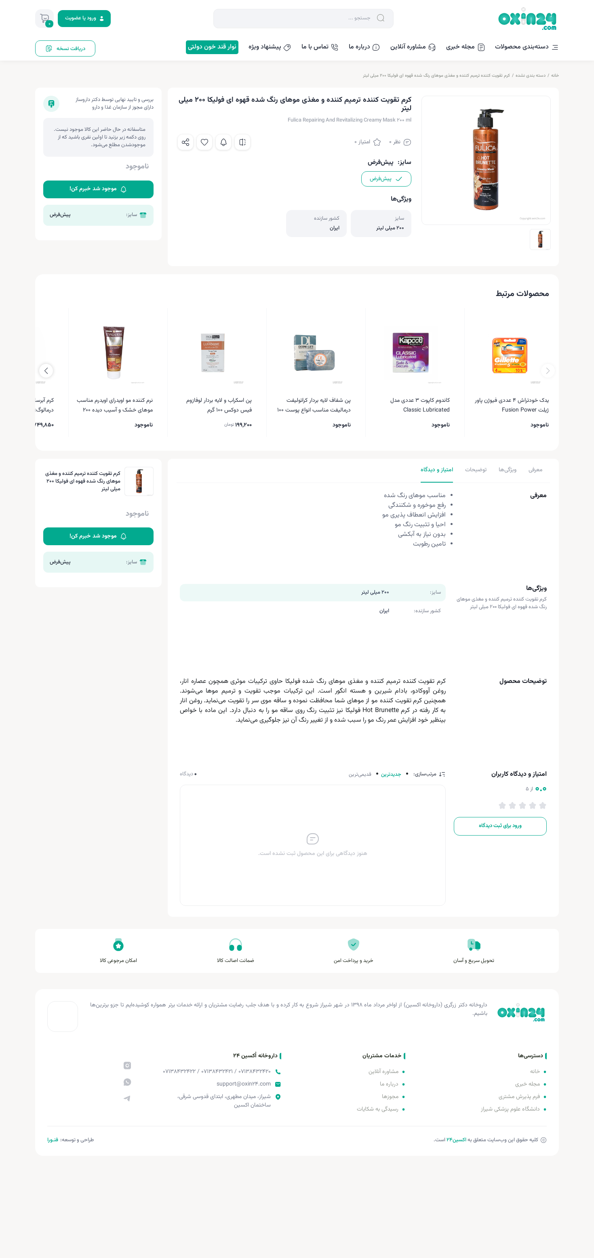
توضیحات (476, 470)
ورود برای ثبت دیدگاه (500, 826)
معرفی (536, 470)
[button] (46, 371)
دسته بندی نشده (531, 76)
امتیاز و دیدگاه (437, 470)
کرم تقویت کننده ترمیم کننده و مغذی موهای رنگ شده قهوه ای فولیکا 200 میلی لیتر (436, 76)
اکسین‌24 (456, 1140)
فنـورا (52, 1140)
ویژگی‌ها (507, 470)
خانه (555, 76)
